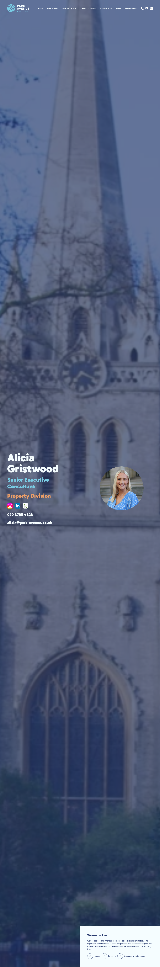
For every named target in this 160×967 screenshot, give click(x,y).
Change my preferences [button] (134, 956)
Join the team (106, 8)
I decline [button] (112, 956)
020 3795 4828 (20, 514)
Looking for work (69, 8)
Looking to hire (89, 8)
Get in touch (130, 8)
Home (40, 8)
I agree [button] (97, 956)
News (118, 8)
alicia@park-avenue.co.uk (29, 522)
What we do (52, 8)
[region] (82, 8)
